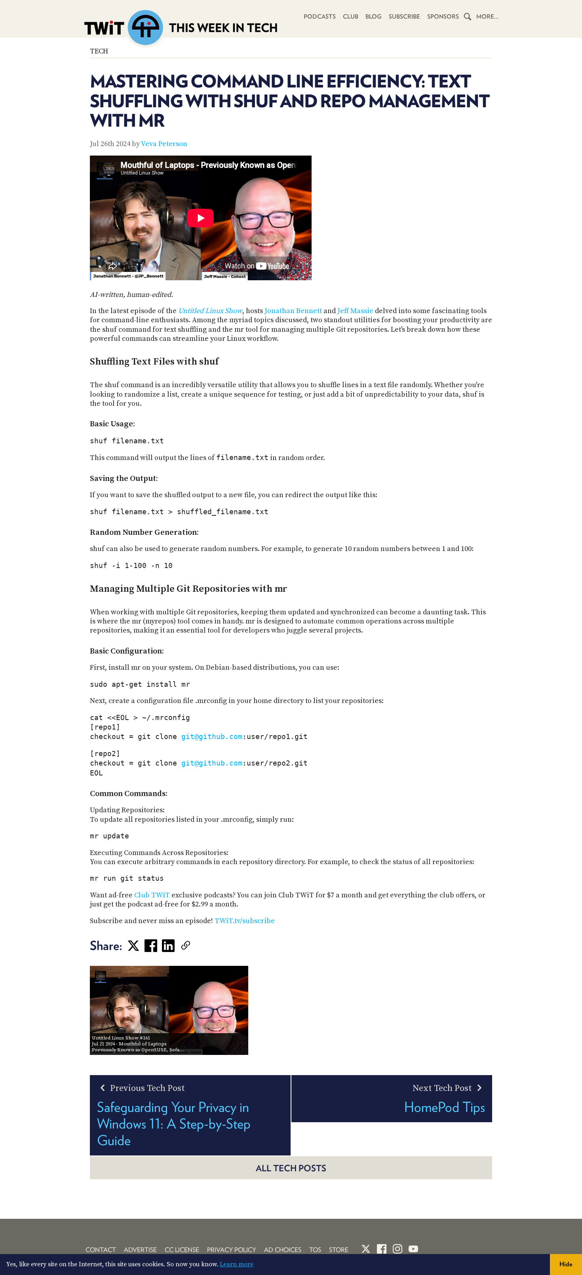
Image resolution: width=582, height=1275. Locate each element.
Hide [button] (565, 1264)
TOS (315, 1250)
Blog (373, 16)
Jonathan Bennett (293, 310)
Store (338, 1250)
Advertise (140, 1250)
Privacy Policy (231, 1250)
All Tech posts (291, 1168)
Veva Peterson (164, 143)
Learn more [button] (236, 1264)
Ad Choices (282, 1250)
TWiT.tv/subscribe (245, 920)
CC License (182, 1250)
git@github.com (211, 736)
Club (350, 16)
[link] (197, 945)
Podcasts (320, 16)
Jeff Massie (355, 310)
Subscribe (404, 16)
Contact (101, 1250)
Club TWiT (152, 895)
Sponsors (443, 16)
